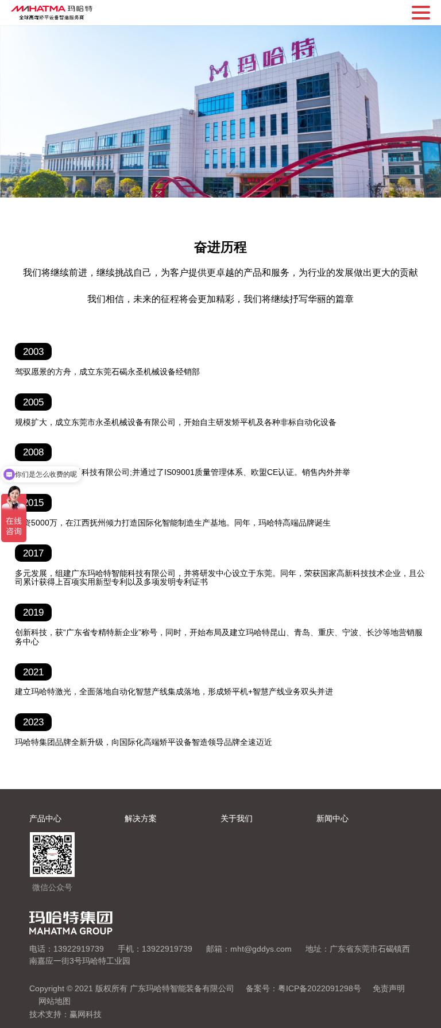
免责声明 (389, 988)
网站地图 (54, 1001)
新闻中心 (332, 818)
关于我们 (236, 818)
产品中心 (45, 818)
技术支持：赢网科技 (65, 1014)
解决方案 (141, 818)
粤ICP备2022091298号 (319, 988)
